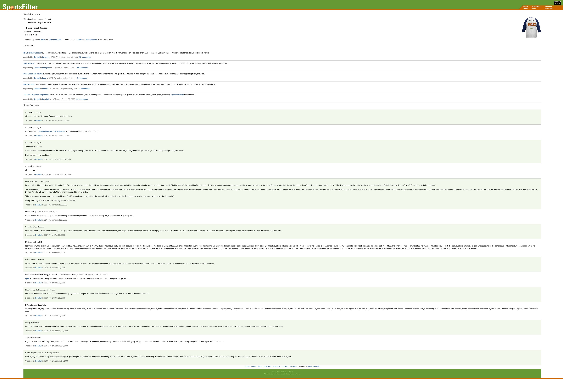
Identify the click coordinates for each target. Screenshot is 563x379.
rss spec (293, 366)
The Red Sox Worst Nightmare (36, 95)
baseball (45, 99)
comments (536, 6)
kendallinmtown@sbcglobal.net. (52, 131)
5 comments (82, 78)
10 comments (85, 57)
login (534, 8)
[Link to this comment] (26, 120)
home (525, 6)
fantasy (45, 57)
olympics (46, 68)
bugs (44, 78)
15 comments (82, 68)
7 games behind (177, 95)
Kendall (37, 57)
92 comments (82, 99)
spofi (27, 279)
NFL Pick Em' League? (32, 53)
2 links (79, 40)
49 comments (91, 40)
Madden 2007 (29, 84)
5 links (42, 40)
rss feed (285, 366)
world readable (313, 366)
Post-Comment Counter (33, 74)
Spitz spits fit (28, 63)
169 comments (55, 40)
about (525, 8)
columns (548, 6)
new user (548, 8)
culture (45, 89)
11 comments (84, 89)
